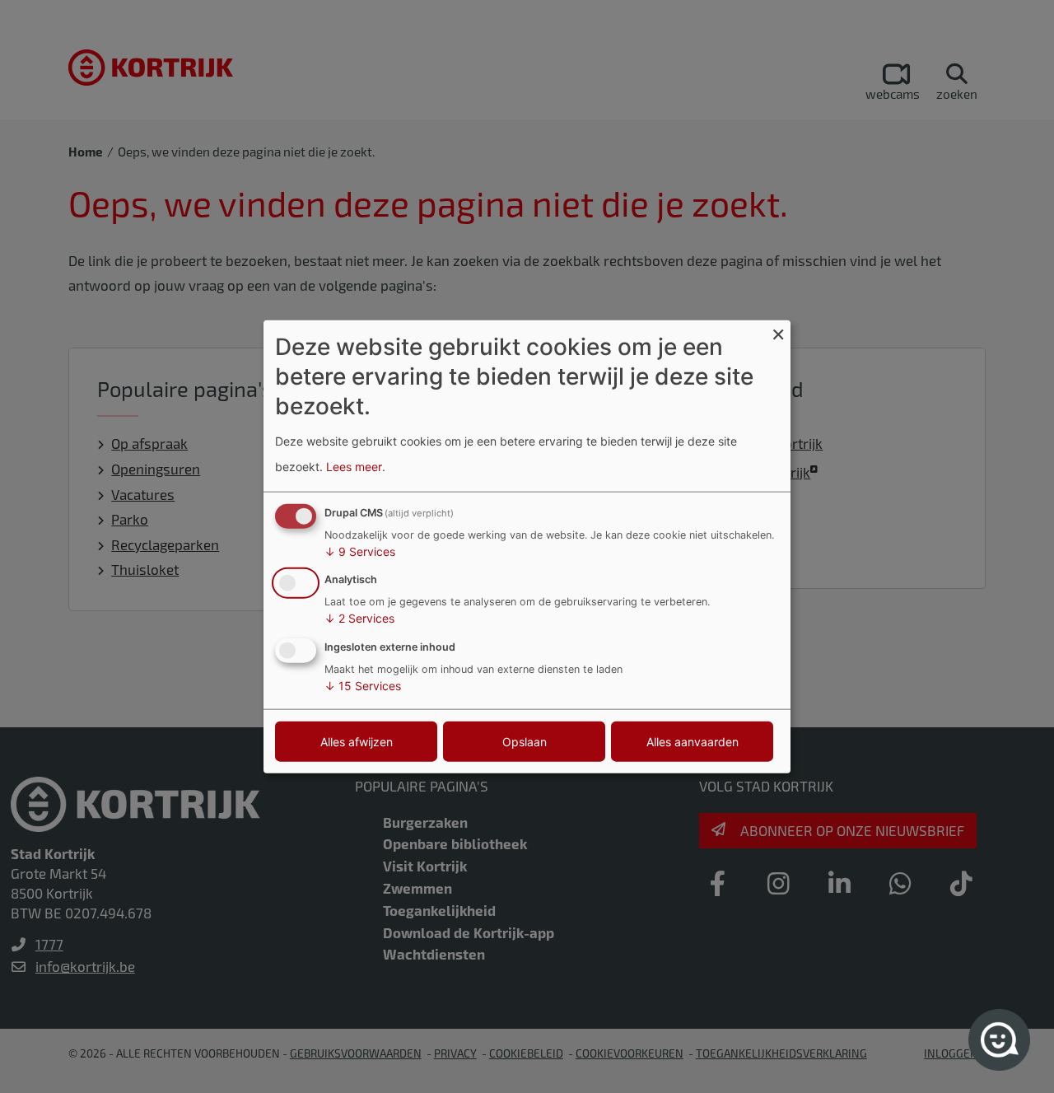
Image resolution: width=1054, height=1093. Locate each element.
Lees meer (354, 467)
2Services (359, 618)
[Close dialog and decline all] (778, 330)
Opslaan (524, 742)
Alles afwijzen (356, 742)
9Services (359, 551)
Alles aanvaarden (692, 742)
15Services (362, 686)
